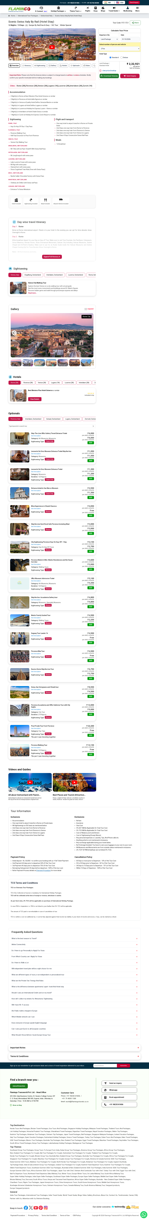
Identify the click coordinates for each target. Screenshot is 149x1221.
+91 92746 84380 (92, 3)
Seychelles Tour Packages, (129, 1140)
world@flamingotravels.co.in (77, 1102)
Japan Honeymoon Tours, (49, 1182)
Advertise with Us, (29, 1199)
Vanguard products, (113, 1185)
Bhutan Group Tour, (42, 1156)
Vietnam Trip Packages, (54, 1134)
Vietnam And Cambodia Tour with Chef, (88, 1171)
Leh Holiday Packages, (18, 1131)
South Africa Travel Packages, (21, 1143)
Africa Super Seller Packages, (85, 1179)
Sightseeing (40, 65)
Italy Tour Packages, (17, 1137)
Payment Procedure (44, 870)
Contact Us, (113, 1195)
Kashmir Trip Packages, (18, 1134)
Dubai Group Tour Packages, (70, 1150)
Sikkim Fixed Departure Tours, (20, 1168)
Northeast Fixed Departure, (37, 1174)
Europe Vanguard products (19, 1188)
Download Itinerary (110, 76)
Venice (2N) (42, 383)
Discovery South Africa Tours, (36, 1179)
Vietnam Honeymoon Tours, (57, 1185)
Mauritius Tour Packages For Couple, (51, 1159)
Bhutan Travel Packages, (39, 1129)
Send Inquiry (134, 2)
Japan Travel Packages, (72, 1134)
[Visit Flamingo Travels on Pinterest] (40, 1207)
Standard (115, 57)
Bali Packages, (86, 1134)
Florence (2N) (28, 383)
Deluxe (125, 57)
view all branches (19, 1086)
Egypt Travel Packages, (91, 1140)
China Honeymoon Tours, (68, 1182)
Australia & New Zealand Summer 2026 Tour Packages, (82, 1168)
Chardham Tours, (16, 1182)
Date (122, 35)
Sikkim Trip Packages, (120, 1131)
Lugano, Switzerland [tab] (72, 419)
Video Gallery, (87, 1195)
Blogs (80, 1195)
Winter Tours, (66, 1174)
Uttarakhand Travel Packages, (61, 1131)
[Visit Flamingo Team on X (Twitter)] (30, 1207)
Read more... (32, 293)
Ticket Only (49, 441)
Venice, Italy (15, 275)
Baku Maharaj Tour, (54, 1174)
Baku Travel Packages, (130, 1137)
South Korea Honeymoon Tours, (89, 1182)
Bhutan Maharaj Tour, (17, 1179)
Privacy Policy (33, 1215)
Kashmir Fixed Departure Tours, (92, 1165)
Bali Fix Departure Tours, (18, 1174)
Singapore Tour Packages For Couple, (23, 1159)
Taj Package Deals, (16, 1165)
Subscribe (123, 1065)
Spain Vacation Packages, (34, 1137)
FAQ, (136, 1195)
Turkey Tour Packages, (93, 1137)
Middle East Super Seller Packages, (113, 1176)
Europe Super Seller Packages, (89, 1176)
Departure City (104, 35)
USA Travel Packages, (18, 1140)
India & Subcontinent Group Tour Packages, (39, 1165)
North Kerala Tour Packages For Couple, (71, 1162)
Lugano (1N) (55, 383)
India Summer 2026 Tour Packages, (115, 1168)
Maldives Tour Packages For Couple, (43, 1162)
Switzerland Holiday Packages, (55, 1137)
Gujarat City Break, (120, 1162)
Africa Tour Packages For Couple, (121, 1156)
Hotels (64, 65)
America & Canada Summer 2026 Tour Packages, (108, 1159)
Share (136, 23)
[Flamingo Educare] (132, 1207)
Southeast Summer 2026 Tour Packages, (46, 1168)
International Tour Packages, (37, 1195)
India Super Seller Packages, (43, 1176)
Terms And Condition (49, 1215)
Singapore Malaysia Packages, (103, 1134)
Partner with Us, (16, 1199)
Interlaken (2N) (84, 383)
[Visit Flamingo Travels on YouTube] (35, 1207)
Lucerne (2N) (69, 383)
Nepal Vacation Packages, (102, 1131)
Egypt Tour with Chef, (128, 1171)
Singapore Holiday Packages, (78, 1129)
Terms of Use (65, 1215)
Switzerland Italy (46, 16)
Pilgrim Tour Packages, (31, 1182)
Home (13, 16)
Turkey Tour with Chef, (112, 1171)
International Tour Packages (28, 16)
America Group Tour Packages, (92, 1150)
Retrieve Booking (43, 1199)
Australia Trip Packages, (52, 1140)
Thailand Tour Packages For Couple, (105, 1153)
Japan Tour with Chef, (66, 1171)
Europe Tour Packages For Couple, (77, 1159)
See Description (36, 436)
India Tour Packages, (18, 1195)
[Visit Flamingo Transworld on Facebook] (25, 1207)
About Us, (104, 1195)
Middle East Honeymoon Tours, (113, 1182)
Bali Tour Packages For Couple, (51, 1153)
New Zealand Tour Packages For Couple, (24, 1153)
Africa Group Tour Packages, (114, 1150)
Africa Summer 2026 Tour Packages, (44, 1171)
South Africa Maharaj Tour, (114, 1174)
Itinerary (28, 65)
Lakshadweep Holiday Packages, (60, 1143)
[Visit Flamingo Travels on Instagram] (45, 1207)
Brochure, (96, 1195)
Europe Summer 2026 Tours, (20, 1171)
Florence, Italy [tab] (15, 419)
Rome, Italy (92, 275)
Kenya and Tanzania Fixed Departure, (61, 1179)
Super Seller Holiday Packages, (21, 1176)
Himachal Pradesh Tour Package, (39, 1131)
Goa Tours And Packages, (58, 1129)
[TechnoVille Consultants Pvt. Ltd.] (118, 1207)
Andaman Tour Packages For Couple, (99, 1162)
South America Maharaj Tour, (94, 1185)
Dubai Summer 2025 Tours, (20, 1162)
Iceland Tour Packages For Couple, (68, 1165)
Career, (131, 1195)
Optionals (76, 65)
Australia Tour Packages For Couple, (95, 1156)
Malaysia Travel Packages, (98, 1129)
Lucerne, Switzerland (75, 275)
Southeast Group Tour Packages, (22, 1150)
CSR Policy (77, 1215)
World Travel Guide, (70, 1195)
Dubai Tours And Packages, (111, 1137)
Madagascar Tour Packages (83, 1143)
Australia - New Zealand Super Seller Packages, (113, 1179)
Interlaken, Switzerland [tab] (33, 419)
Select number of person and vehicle (112, 44)
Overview (15, 65)
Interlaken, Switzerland (55, 275)
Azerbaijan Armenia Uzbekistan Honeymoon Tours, (28, 1185)
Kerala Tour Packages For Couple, (22, 1156)
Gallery (53, 65)
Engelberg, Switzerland (33, 275)
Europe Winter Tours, (79, 1174)
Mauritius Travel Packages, (109, 1140)
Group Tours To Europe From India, (47, 1150)
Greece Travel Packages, (75, 1137)
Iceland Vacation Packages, (124, 1134)
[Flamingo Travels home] (19, 9)
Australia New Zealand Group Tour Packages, (65, 1156)
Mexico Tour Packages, (34, 1140)
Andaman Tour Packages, (36, 1134)
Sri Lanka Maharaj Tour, (95, 1174)
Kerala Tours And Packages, (20, 1129)
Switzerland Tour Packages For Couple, (77, 1153)
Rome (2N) (14, 383)
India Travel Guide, (55, 1195)
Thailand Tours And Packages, (119, 1129)
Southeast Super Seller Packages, (65, 1176)
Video (88, 65)
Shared (48, 511)
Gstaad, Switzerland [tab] (53, 419)
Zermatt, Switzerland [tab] (92, 419)
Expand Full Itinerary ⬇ (52, 257)
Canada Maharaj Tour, (76, 1185)
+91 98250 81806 (73, 3)
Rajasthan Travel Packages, (82, 1131)
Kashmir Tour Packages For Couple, (117, 1165)
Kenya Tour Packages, (40, 1143)
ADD (90, 443)
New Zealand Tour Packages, (71, 1140)
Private (48, 734)
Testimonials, (123, 1195)
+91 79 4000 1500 (69, 1099)
